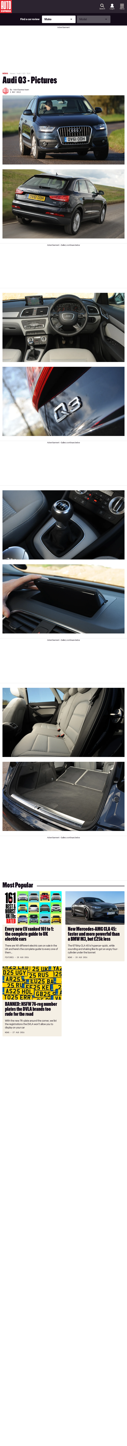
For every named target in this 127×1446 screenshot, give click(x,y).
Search (102, 9)
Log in (112, 9)
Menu (122, 9)
